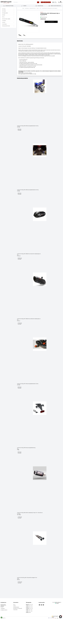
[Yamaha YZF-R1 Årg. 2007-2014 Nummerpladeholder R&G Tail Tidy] (39, 360)
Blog (42, 2)
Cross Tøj (3, 22)
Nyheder (45, 2)
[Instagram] (41, 605)
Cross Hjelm (4, 20)
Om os (14, 604)
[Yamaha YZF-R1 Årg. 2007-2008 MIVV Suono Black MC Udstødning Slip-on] (39, 295)
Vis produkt (19, 130)
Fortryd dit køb (15, 609)
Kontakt (14, 605)
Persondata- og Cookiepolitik (17, 608)
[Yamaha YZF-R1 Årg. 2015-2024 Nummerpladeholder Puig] (39, 424)
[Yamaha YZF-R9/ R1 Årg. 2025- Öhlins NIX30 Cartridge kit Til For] (39, 554)
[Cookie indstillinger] (1, 617)
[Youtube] (43, 605)
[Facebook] (39, 605)
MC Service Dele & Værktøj (6, 18)
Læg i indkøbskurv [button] (51, 21)
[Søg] (38, 2)
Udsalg (49, 2)
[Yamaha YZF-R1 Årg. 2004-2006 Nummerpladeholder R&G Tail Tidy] (39, 166)
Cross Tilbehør (4, 24)
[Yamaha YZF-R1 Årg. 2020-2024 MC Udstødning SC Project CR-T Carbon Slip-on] (39, 489)
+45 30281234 (3, 608)
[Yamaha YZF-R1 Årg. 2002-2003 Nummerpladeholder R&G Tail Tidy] (39, 102)
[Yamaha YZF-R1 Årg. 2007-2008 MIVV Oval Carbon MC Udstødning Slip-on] (39, 230)
